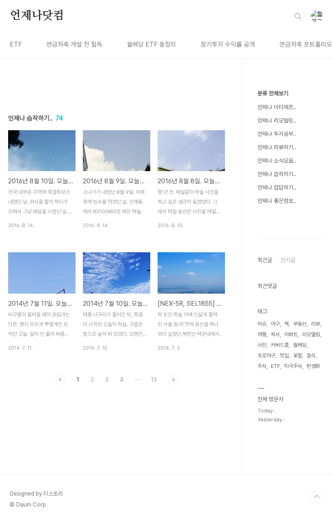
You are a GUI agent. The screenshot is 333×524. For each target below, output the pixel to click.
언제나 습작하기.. (276, 174)
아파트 (291, 334)
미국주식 (293, 366)
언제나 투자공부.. (276, 134)
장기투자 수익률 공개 (228, 44)
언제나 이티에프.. (276, 107)
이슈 (261, 324)
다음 (173, 379)
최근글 (264, 260)
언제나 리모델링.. (276, 120)
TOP (316, 496)
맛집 (284, 355)
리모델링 (311, 334)
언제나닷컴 (37, 15)
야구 (275, 324)
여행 (261, 334)
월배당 (300, 345)
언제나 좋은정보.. (276, 201)
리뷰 (315, 324)
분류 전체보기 (272, 93)
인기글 (288, 260)
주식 (261, 366)
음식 (311, 355)
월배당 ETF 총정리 (151, 44)
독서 (275, 334)
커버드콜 (280, 345)
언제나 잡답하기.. (276, 187)
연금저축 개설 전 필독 (74, 44)
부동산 (300, 324)
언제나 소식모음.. (276, 160)
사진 (261, 345)
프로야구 (266, 355)
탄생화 (313, 366)
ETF (16, 44)
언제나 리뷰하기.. (276, 147)
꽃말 (297, 355)
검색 (298, 16)
